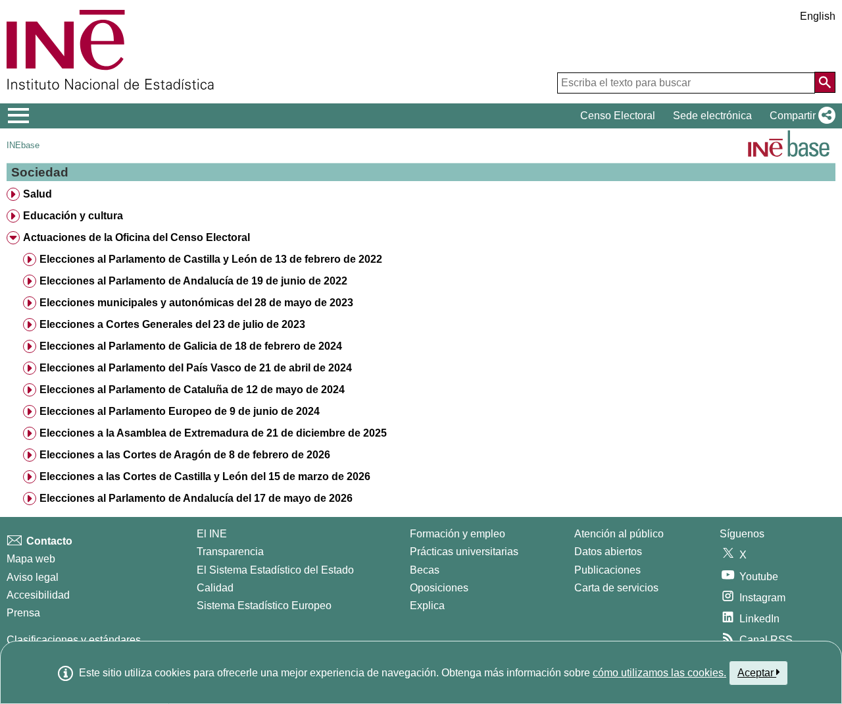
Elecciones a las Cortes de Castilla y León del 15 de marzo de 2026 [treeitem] (204, 476)
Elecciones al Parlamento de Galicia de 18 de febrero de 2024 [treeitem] (190, 346)
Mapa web (31, 558)
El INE (212, 533)
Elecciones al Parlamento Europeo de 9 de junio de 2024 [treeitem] (179, 411)
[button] (799, 116)
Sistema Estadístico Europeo (264, 605)
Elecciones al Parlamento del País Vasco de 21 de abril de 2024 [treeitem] (195, 367)
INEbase (23, 145)
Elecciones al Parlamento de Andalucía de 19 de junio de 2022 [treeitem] (193, 280)
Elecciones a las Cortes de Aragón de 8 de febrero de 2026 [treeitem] (184, 454)
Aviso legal (33, 577)
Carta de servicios (616, 587)
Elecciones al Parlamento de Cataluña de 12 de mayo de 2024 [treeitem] (192, 389)
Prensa (23, 612)
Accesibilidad (38, 595)
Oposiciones (439, 587)
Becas (424, 570)
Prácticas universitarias (464, 551)
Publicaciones (607, 570)
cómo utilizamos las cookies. (659, 672)
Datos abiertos (608, 551)
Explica (427, 605)
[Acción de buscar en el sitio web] (824, 82)
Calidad (215, 587)
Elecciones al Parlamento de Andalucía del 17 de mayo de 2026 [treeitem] (196, 498)
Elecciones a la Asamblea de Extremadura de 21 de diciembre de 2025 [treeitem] (213, 433)
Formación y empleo (457, 533)
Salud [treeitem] (37, 194)
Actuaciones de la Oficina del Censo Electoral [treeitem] (136, 237)
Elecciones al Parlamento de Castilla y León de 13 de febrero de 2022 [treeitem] (210, 259)
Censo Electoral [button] (617, 115)
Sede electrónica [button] (712, 115)
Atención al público (619, 533)
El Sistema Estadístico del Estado (275, 570)
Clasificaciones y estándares (74, 639)
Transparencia (230, 551)
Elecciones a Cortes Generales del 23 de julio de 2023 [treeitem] (172, 324)
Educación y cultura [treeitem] (73, 215)
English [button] (817, 16)
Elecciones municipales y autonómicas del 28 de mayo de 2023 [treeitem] (196, 302)
